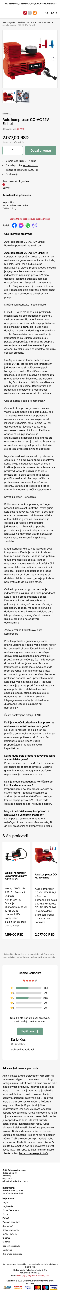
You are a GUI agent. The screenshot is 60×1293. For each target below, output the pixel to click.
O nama (6, 1241)
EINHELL (6, 113)
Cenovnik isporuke (11, 1246)
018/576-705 (37, 3)
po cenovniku (30, 165)
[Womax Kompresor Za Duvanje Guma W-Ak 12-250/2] (16, 856)
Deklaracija (12, 174)
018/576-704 (24, 3)
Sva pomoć (7, 1226)
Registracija (7, 1206)
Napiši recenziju (30, 1031)
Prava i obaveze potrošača (33, 1153)
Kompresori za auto (41, 22)
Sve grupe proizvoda (12, 1254)
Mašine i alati (24, 22)
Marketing (7, 1250)
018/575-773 (12, 3)
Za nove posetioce (11, 1222)
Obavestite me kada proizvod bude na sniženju (30, 219)
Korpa (5, 1214)
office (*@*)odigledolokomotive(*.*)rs (32, 1275)
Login (5, 1202)
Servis (6, 187)
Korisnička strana (10, 1210)
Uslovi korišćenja (10, 1230)
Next (53, 58)
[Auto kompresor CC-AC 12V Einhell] (46, 856)
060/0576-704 (50, 3)
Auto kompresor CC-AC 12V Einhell (46, 876)
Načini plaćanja (9, 1234)
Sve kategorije (8, 22)
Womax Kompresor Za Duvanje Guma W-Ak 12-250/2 (16, 875)
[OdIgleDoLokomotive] (30, 13)
